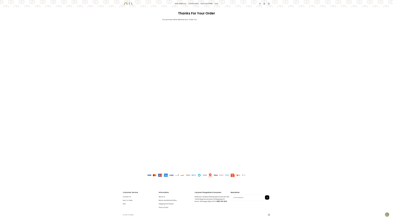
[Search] (260, 3)
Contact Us (127, 197)
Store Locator (163, 207)
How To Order (128, 200)
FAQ (124, 204)
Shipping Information (166, 204)
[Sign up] (267, 197)
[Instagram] (269, 215)
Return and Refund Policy (168, 200)
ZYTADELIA (131, 215)
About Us (162, 197)
